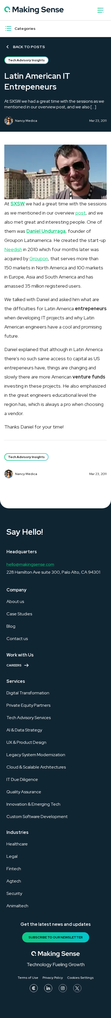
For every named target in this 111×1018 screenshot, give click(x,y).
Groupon (38, 258)
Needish (13, 249)
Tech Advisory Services (28, 717)
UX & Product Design (26, 742)
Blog (10, 626)
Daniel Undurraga (45, 231)
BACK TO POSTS (29, 46)
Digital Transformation (27, 693)
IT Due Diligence (22, 779)
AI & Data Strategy (24, 730)
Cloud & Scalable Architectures (36, 767)
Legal (12, 856)
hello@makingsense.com (30, 564)
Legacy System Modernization (35, 755)
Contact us (17, 638)
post (80, 213)
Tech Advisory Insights (26, 60)
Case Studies (19, 614)
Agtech (13, 881)
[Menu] (8, 28)
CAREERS (14, 665)
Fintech (13, 868)
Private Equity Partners (28, 705)
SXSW (18, 204)
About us (15, 601)
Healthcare (17, 844)
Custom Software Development (37, 816)
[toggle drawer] (100, 10)
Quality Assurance (23, 792)
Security (14, 893)
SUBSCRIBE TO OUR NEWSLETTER (56, 937)
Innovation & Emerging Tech (33, 804)
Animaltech (17, 906)
